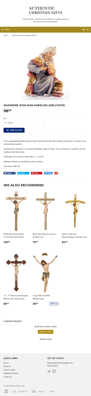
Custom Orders (9, 370)
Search (6, 363)
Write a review (45, 332)
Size (5, 118)
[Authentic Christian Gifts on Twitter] (49, 372)
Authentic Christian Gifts (16, 386)
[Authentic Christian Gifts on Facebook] (54, 372)
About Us (7, 366)
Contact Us (8, 377)
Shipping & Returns (11, 373)
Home (5, 35)
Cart (87, 29)
